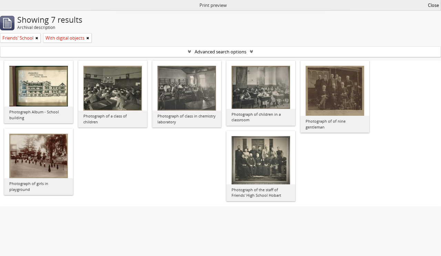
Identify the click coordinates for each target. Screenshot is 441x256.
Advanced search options (220, 52)
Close (433, 5)
